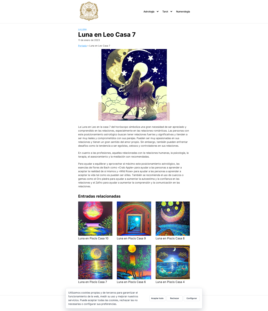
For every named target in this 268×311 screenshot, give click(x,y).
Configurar (191, 298)
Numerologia (183, 11)
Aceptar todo (157, 298)
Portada (82, 45)
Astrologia (148, 11)
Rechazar (174, 298)
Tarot (165, 11)
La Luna (82, 29)
